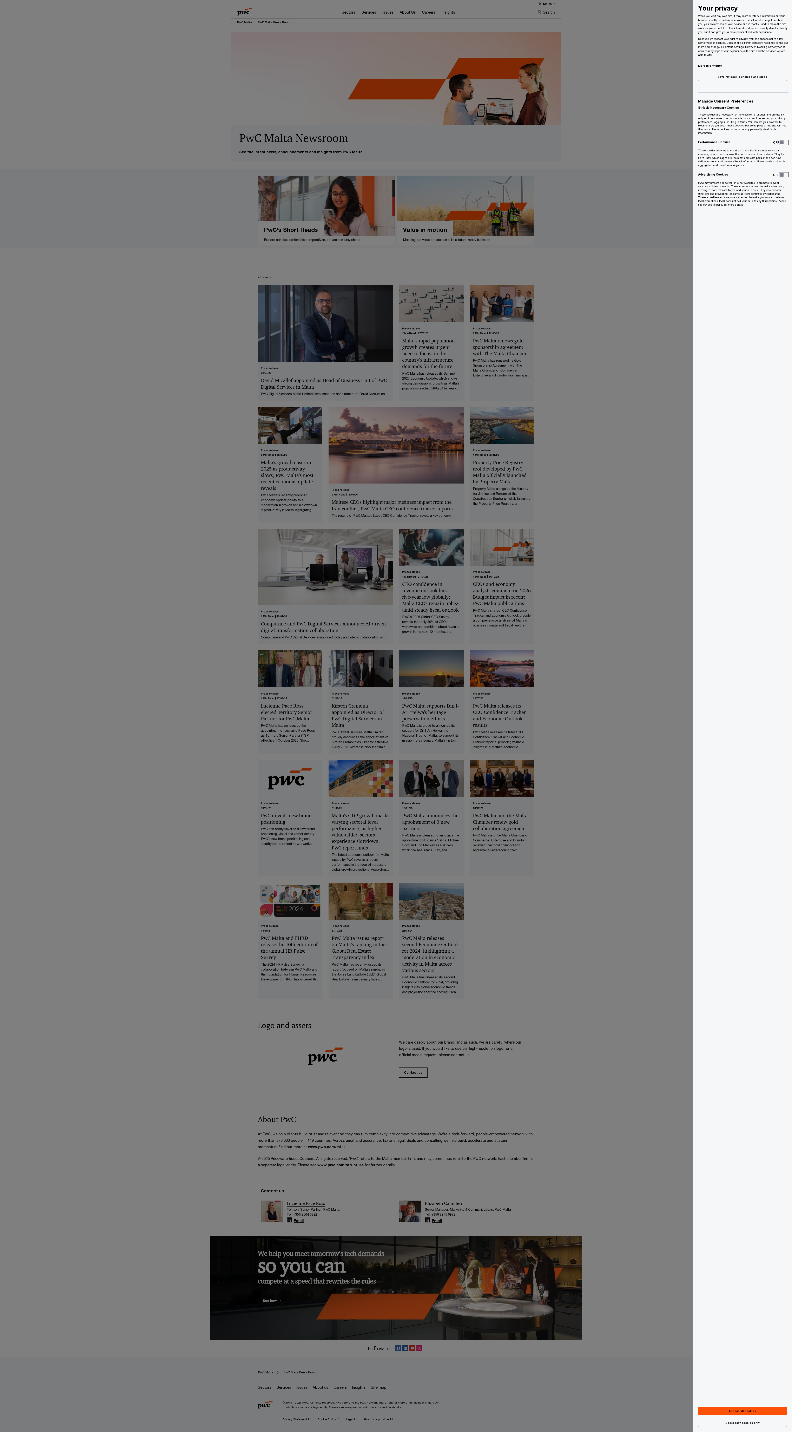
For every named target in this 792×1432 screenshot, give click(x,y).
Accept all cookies (742, 1411)
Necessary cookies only (742, 1422)
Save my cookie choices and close (742, 76)
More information (710, 65)
